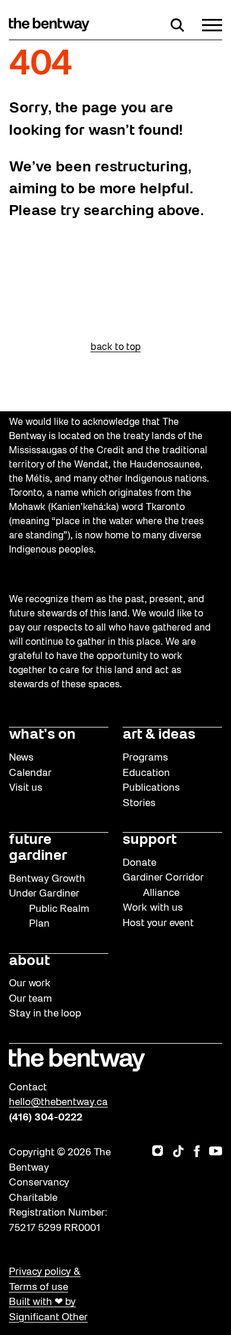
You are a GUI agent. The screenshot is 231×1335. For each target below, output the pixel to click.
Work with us (153, 908)
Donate (139, 863)
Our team (30, 999)
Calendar (30, 773)
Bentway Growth (47, 879)
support (150, 840)
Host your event (158, 923)
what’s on (42, 735)
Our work (30, 983)
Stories (139, 803)
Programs (145, 757)
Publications (151, 788)
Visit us (26, 788)
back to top (116, 347)
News (21, 757)
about (29, 961)
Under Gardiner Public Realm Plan (49, 908)
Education (146, 773)
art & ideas (159, 735)
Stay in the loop (45, 1013)
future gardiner (38, 848)
